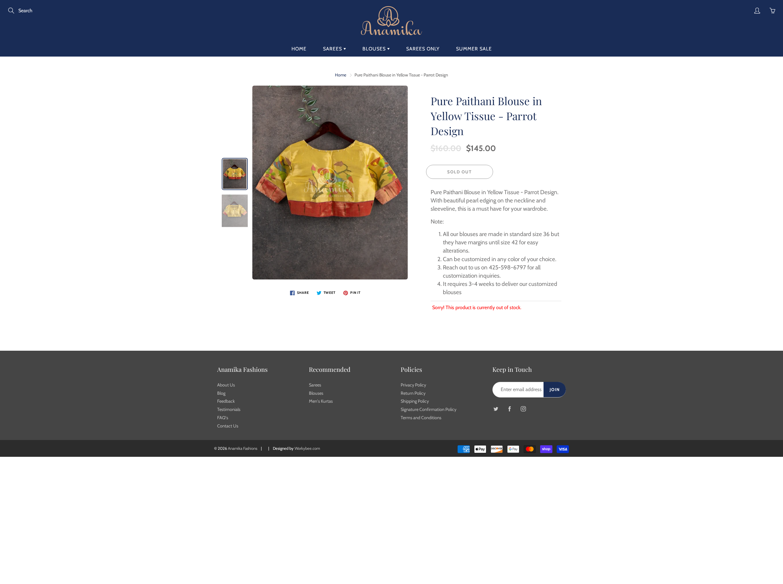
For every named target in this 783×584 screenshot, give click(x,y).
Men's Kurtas (321, 401)
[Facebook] (509, 409)
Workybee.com (307, 448)
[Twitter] (495, 409)
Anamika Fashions (242, 448)
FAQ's (222, 417)
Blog (221, 393)
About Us (226, 385)
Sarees (333, 49)
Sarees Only (423, 49)
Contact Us (227, 426)
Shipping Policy (415, 401)
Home (298, 49)
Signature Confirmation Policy (428, 409)
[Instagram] (523, 409)
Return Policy (413, 393)
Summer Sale (474, 49)
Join (555, 389)
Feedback (226, 401)
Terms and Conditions (421, 417)
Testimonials (228, 409)
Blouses (374, 49)
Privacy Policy (413, 385)
